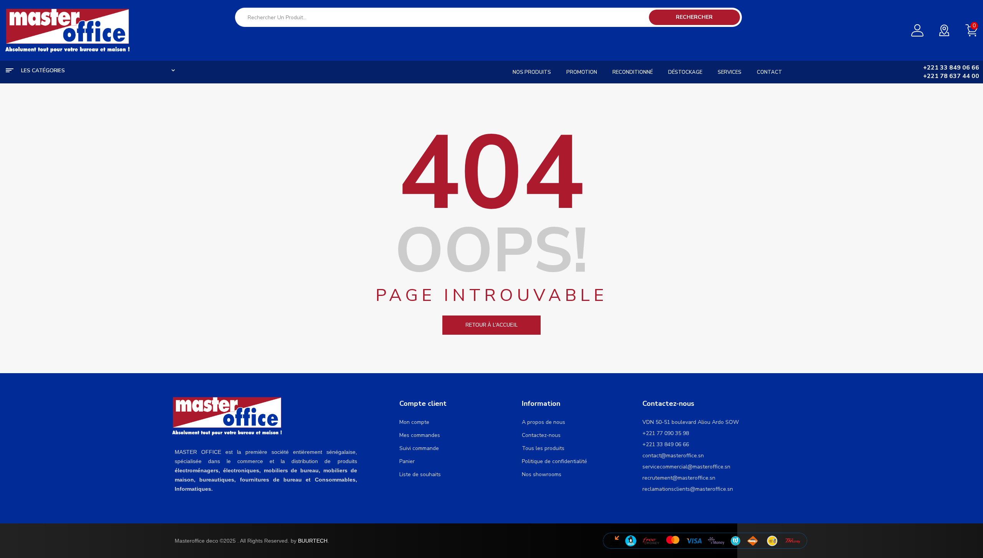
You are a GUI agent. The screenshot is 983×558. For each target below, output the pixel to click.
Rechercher (694, 17)
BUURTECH (313, 541)
